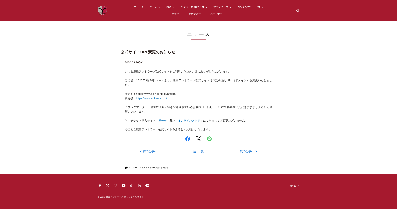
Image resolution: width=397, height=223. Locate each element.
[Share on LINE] (209, 138)
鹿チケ (162, 120)
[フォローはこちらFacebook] (100, 186)
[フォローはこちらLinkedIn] (139, 186)
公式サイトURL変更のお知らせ (155, 167)
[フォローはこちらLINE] (147, 186)
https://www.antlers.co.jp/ (151, 98)
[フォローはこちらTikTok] (131, 186)
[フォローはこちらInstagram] (116, 186)
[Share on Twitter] (198, 138)
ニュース (135, 167)
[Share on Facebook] (187, 138)
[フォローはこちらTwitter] (108, 186)
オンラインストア (189, 120)
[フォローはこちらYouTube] (123, 186)
